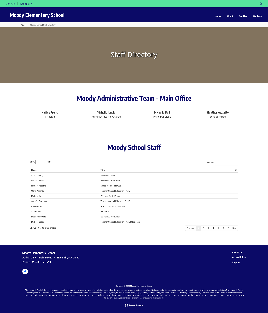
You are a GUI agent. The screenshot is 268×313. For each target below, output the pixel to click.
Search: (210, 162)
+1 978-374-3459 (41, 261)
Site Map (237, 252)
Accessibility (239, 257)
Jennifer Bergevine (39, 201)
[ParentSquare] (134, 305)
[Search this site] (261, 3)
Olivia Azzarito (37, 190)
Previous (190, 228)
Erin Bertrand (37, 206)
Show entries (41, 161)
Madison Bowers (38, 216)
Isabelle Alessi (37, 180)
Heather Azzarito (38, 185)
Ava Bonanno (37, 211)
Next (234, 228)
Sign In (236, 262)
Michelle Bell (36, 196)
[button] (26, 3)
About (23, 24)
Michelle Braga (37, 221)
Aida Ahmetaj (37, 175)
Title (102, 169)
